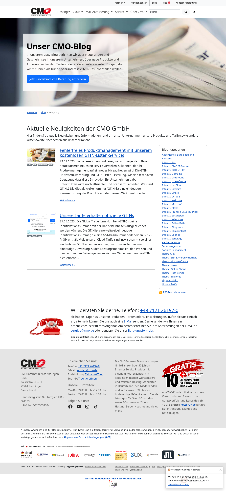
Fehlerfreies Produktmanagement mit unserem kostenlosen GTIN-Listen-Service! (106, 152)
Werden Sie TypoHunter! (95, 466)
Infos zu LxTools (171, 196)
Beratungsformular (140, 330)
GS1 (34, 236)
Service (120, 12)
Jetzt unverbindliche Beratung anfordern (57, 79)
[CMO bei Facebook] (70, 406)
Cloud (77, 12)
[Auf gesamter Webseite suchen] (186, 12)
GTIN (29, 165)
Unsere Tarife (169, 284)
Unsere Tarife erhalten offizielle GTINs (97, 215)
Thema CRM (168, 253)
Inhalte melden (121, 466)
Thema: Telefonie (171, 276)
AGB (153, 466)
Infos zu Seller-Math (173, 223)
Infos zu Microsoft (172, 204)
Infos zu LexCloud (172, 185)
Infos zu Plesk (170, 208)
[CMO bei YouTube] (78, 406)
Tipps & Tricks (170, 280)
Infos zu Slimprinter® (174, 231)
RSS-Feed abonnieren (175, 292)
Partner (118, 2)
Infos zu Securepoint (173, 215)
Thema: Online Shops (174, 269)
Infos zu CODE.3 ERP (173, 169)
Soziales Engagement (174, 250)
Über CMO (137, 12)
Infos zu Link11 (170, 192)
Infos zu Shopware (172, 227)
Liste (51, 165)
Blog (154, 2)
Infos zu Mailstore (172, 200)
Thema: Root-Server (173, 272)
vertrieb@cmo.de (82, 330)
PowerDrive (188, 404)
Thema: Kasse (169, 265)
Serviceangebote (171, 246)
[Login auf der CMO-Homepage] (194, 12)
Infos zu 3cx (169, 162)
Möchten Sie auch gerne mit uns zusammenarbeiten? (68, 447)
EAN (34, 165)
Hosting (62, 12)
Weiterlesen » (67, 200)
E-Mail (128, 321)
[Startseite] (41, 12)
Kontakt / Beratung (186, 2)
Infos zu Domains (172, 173)
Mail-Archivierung (98, 12)
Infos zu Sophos (171, 234)
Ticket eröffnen (94, 374)
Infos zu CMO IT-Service (175, 166)
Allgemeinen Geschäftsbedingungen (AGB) (87, 437)
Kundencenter (139, 2)
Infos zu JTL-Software (174, 181)
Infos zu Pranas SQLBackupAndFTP (181, 211)
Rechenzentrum (171, 242)
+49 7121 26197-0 (159, 310)
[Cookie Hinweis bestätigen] (220, 469)
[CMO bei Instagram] (87, 406)
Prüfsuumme (42, 165)
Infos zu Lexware (171, 189)
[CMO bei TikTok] (95, 406)
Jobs (166, 2)
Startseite (32, 112)
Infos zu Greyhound (173, 177)
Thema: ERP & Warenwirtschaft (179, 257)
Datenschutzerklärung (178, 484)
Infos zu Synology (172, 238)
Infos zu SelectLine (172, 219)
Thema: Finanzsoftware (175, 261)
